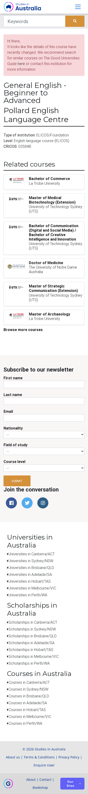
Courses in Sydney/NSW (28, 689)
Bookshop (40, 787)
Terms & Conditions (39, 757)
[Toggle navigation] (78, 6)
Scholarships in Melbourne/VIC (33, 656)
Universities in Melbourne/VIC (32, 588)
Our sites (70, 784)
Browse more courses (23, 329)
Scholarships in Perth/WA (29, 663)
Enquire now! (44, 765)
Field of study (15, 444)
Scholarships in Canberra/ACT (32, 622)
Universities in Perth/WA (27, 595)
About (31, 779)
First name (13, 378)
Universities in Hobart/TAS (29, 581)
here (21, 63)
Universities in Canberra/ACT (31, 554)
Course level (14, 461)
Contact (45, 779)
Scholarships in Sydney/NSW (32, 629)
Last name (13, 394)
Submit (17, 481)
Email (8, 411)
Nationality (13, 428)
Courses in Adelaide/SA (27, 702)
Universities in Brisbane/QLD (31, 567)
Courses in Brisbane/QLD (28, 696)
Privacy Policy (68, 757)
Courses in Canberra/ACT (29, 682)
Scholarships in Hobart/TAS (30, 649)
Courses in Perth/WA (25, 723)
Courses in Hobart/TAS (27, 709)
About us (13, 757)
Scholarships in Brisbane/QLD (32, 636)
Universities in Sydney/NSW (30, 560)
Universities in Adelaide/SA (30, 574)
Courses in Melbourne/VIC (29, 716)
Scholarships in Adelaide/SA (31, 642)
